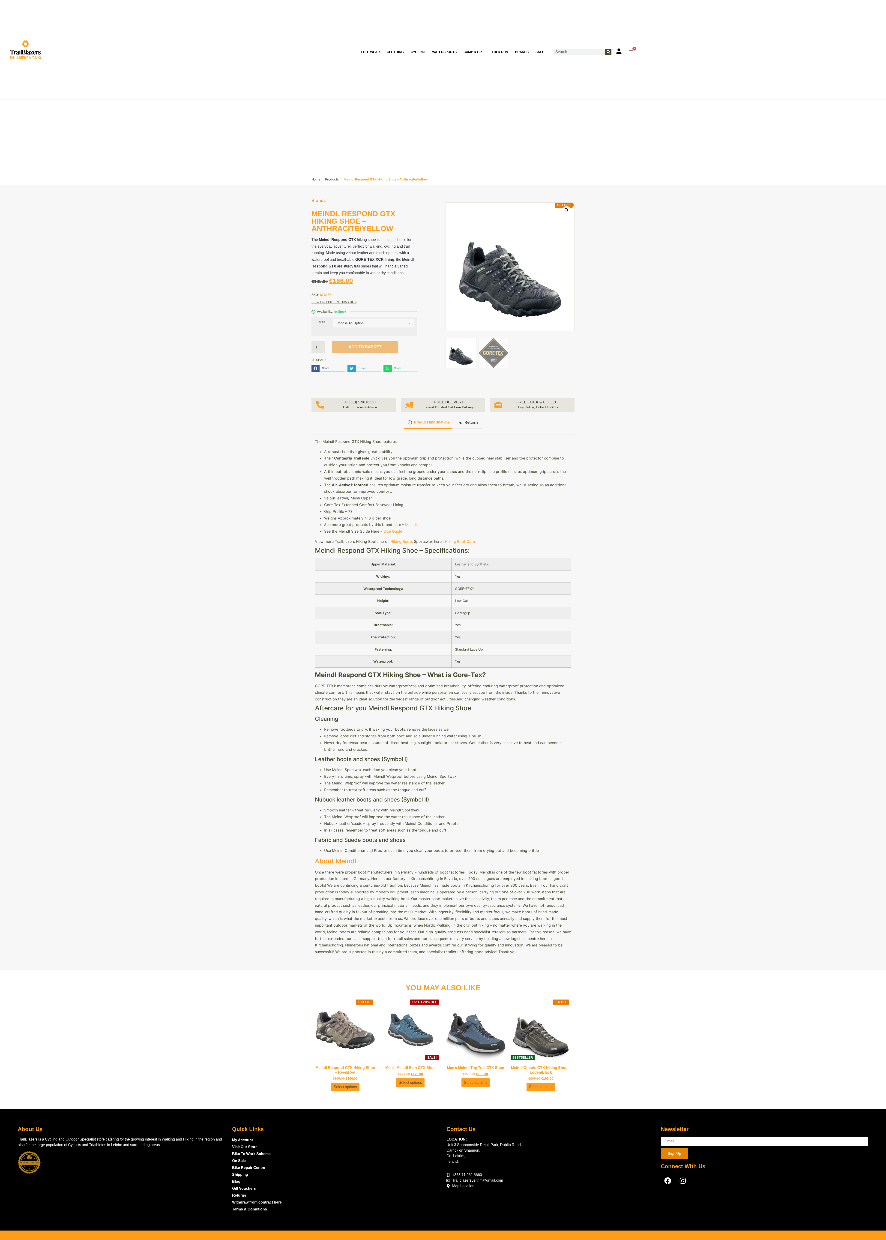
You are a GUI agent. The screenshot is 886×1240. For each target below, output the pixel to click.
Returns (239, 1195)
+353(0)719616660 (360, 402)
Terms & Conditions (249, 1209)
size (322, 322)
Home (315, 179)
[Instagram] (683, 1181)
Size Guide (392, 531)
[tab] (428, 423)
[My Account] (619, 51)
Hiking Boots (401, 541)
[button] (328, 368)
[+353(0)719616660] (320, 405)
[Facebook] (668, 1181)
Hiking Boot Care (460, 541)
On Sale (239, 1161)
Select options (345, 1087)
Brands (318, 200)
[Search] (608, 52)
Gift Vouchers (244, 1188)
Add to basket (365, 346)
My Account (242, 1140)
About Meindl (336, 861)
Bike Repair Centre (248, 1168)
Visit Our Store (244, 1147)
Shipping (240, 1175)
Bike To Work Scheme (251, 1154)
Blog (236, 1181)
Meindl (411, 524)
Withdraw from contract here (257, 1202)
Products (332, 179)
